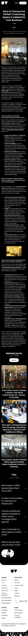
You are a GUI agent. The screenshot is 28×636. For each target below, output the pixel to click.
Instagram (4, 610)
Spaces (16, 580)
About (16, 588)
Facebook (4, 615)
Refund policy (18, 613)
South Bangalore (6, 598)
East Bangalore (6, 603)
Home (14, 23)
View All (14, 360)
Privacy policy (18, 610)
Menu (16, 3)
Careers (16, 593)
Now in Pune (22, 3)
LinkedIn (3, 613)
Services (17, 583)
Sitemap (17, 596)
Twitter (3, 618)
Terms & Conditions (17, 616)
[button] (6, 580)
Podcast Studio (18, 585)
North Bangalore (6, 600)
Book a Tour (23, 601)
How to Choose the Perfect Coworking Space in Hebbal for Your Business (14, 32)
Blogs (14, 27)
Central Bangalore (4, 594)
